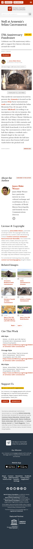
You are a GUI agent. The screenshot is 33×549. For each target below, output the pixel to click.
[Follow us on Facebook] (8, 489)
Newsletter (19, 476)
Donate (5, 401)
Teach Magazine (19, 423)
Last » (20, 325)
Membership (8, 2)
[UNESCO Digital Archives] (16, 524)
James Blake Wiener (15, 61)
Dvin (9, 102)
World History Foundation (11, 494)
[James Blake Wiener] (13, 218)
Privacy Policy (25, 477)
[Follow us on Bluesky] (14, 489)
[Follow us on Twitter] (11, 489)
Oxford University (24, 413)
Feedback (28, 476)
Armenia (14, 99)
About (4, 476)
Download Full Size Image (16, 92)
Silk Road (11, 109)
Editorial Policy (13, 477)
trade (3, 104)
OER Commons (18, 421)
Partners (16, 479)
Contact (10, 476)
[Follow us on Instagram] (21, 489)
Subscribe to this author (24, 177)
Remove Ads (27, 148)
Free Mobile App (18, 2)
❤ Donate (6, 55)
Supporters (25, 479)
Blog (5, 477)
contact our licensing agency (11, 260)
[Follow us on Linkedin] (18, 489)
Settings (16, 481)
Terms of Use (7, 479)
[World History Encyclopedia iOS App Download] (10, 467)
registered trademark (16, 511)
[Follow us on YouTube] (25, 489)
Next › (13, 325)
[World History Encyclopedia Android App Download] (22, 467)
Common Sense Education (10, 417)
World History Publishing (12, 497)
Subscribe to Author (18, 67)
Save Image (6, 67)
